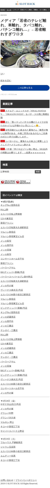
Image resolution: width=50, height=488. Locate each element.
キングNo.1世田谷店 (10, 205)
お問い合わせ (7, 480)
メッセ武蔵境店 (8, 317)
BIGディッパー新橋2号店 (13, 272)
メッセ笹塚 (6, 250)
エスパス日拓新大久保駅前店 (14, 227)
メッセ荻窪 (6, 241)
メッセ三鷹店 (7, 326)
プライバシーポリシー (26, 480)
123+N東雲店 (7, 218)
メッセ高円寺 (7, 245)
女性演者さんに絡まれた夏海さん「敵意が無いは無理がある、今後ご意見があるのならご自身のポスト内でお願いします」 (24, 133)
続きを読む (6, 80)
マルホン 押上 (7, 422)
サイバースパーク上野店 (12, 431)
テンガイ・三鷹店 (9, 330)
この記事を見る (25, 88)
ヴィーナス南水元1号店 (12, 290)
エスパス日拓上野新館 (11, 214)
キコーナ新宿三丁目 (10, 426)
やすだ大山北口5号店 (11, 404)
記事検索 (5, 171)
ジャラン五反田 (8, 447)
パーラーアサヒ (8, 268)
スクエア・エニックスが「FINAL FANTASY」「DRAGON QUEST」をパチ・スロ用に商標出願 (25, 114)
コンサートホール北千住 (12, 259)
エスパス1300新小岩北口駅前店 (15, 294)
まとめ (9, 10)
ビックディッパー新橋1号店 (14, 308)
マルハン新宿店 (8, 232)
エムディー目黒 (8, 456)
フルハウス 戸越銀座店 (11, 442)
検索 (38, 172)
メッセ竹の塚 (7, 286)
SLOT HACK (27, 3)
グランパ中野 (7, 413)
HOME (3, 10)
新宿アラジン (7, 223)
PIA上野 (4, 210)
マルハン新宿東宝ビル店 (12, 236)
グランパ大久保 (8, 418)
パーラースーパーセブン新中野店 (17, 277)
